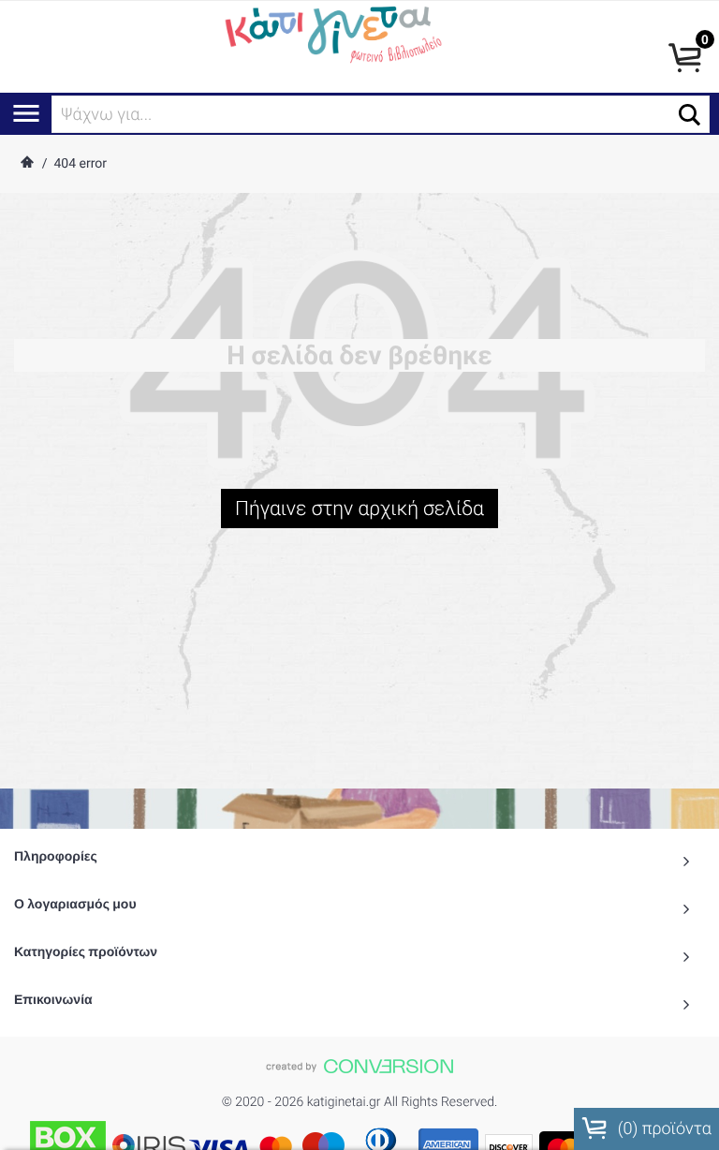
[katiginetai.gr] (331, 32)
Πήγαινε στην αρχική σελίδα (359, 509)
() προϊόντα (662, 1129)
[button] (689, 114)
